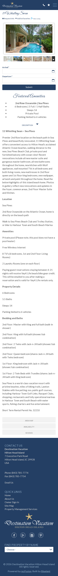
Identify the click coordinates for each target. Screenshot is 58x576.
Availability (29, 427)
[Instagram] (31, 535)
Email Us (9, 482)
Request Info (9, 18)
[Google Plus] (23, 535)
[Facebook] (14, 535)
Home (8, 495)
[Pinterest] (40, 535)
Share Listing (36, 18)
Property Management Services (21, 509)
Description (27, 125)
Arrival (5, 67)
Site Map (9, 505)
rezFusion (26, 571)
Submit (29, 87)
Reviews (29, 433)
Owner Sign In (12, 502)
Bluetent (45, 571)
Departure (7, 76)
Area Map (29, 421)
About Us (9, 498)
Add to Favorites (23, 18)
